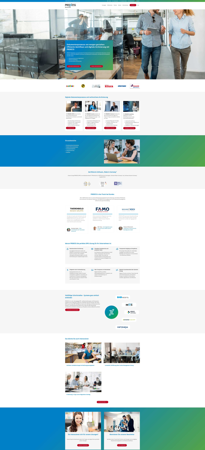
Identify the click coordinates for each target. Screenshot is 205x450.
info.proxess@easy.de (76, 0)
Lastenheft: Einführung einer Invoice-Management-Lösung (122, 353)
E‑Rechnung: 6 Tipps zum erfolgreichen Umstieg (83, 382)
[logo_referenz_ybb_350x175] (83, 84)
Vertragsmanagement (70, 148)
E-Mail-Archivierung (70, 150)
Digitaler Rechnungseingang (72, 147)
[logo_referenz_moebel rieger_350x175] (109, 84)
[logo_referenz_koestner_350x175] (122, 84)
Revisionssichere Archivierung (72, 145)
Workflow (68, 152)
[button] (138, 5)
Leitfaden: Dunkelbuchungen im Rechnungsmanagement (83, 353)
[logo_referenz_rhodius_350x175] (96, 84)
